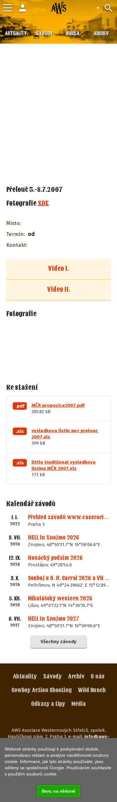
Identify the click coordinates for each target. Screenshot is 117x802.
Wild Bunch (92, 690)
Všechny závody (58, 641)
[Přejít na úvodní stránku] (58, 8)
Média (78, 703)
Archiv (76, 676)
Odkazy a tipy (48, 703)
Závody (52, 676)
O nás (98, 676)
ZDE (43, 203)
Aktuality (25, 676)
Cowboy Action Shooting (42, 690)
